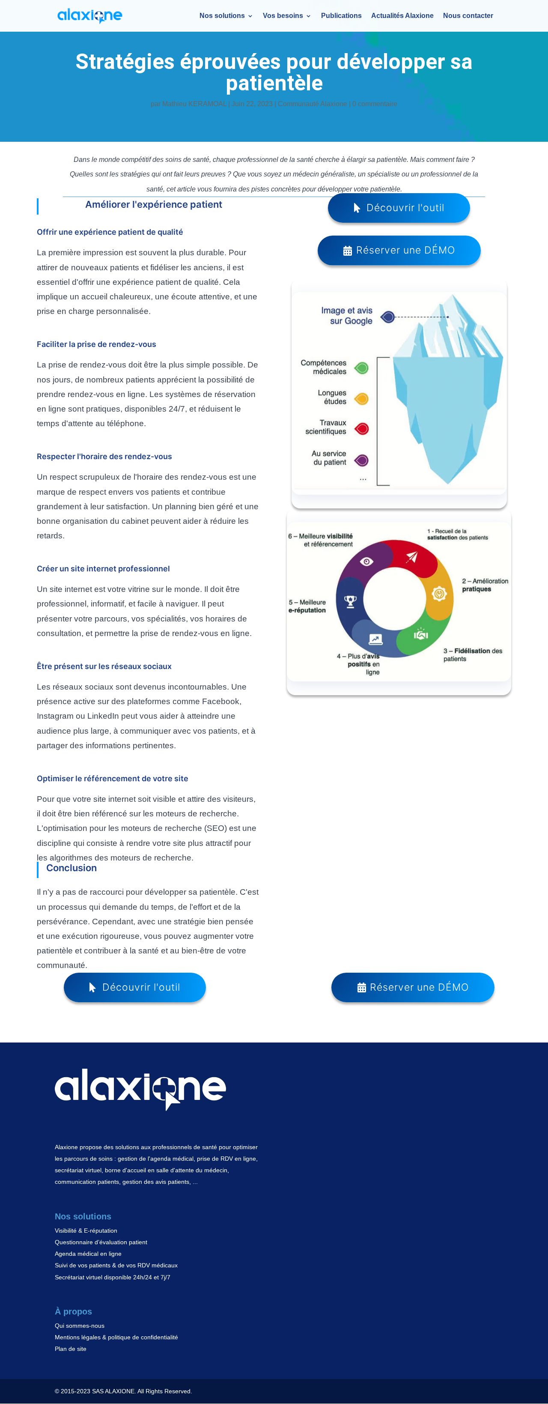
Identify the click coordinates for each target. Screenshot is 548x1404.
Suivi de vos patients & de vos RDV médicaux (116, 1265)
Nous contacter (468, 16)
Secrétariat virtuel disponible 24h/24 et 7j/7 (112, 1277)
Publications (341, 16)
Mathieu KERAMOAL (194, 104)
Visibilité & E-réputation (86, 1230)
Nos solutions (222, 16)
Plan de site (70, 1348)
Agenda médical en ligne (88, 1253)
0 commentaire (374, 104)
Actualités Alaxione (402, 16)
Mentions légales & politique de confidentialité (116, 1337)
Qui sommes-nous (79, 1325)
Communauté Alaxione (312, 104)
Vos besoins (283, 16)
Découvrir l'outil (405, 208)
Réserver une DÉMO (405, 250)
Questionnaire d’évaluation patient (101, 1242)
